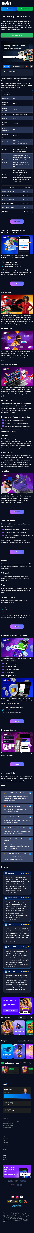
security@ (8, 1125)
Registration (25, 9)
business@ (8, 1127)
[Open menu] (32, 3)
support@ (8, 1123)
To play (25, 1012)
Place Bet (17, 626)
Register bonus (14, 57)
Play (17, 283)
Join (17, 551)
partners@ (8, 1129)
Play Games (17, 511)
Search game (11, 1010)
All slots (21, 1017)
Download (17, 764)
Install (25, 1174)
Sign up (17, 721)
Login (9, 9)
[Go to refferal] (31, 66)
